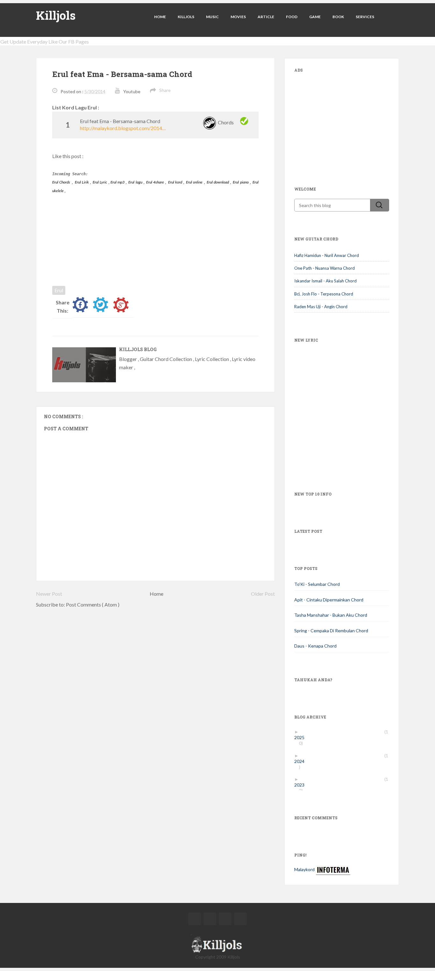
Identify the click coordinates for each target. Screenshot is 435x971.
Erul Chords (61, 182)
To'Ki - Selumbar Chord (317, 584)
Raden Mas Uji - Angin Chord (320, 306)
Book (338, 16)
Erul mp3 (118, 182)
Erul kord (175, 182)
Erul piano (241, 182)
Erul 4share (155, 182)
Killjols (55, 15)
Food (291, 16)
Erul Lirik (82, 182)
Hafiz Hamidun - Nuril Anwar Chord (326, 255)
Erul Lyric (100, 182)
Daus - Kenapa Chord (315, 645)
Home (160, 16)
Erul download (218, 182)
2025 (301, 737)
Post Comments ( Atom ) (92, 604)
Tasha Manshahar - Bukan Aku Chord (330, 615)
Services (365, 16)
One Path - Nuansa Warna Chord (324, 268)
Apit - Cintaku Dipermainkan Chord (328, 599)
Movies (238, 16)
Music (212, 16)
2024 (301, 761)
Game (315, 16)
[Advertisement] (342, 119)
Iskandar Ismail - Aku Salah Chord (325, 280)
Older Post (263, 594)
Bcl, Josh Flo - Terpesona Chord (323, 293)
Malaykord (304, 869)
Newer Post (49, 594)
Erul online (194, 182)
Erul (58, 290)
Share (165, 90)
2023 (301, 784)
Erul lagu (135, 182)
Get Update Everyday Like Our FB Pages (44, 41)
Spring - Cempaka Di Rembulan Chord (331, 630)
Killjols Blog (138, 349)
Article (266, 16)
